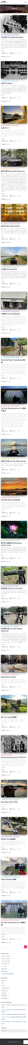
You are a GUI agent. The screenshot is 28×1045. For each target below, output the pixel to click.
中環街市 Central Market (10, 314)
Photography (16, 35)
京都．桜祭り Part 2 (6, 961)
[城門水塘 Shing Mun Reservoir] (14, 157)
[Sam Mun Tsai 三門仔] (14, 788)
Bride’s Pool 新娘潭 (8, 839)
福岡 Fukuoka (4, 971)
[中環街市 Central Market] (14, 300)
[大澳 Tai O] (14, 114)
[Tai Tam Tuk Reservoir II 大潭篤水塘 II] (14, 395)
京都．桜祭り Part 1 (6, 963)
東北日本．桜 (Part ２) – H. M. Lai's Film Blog (11, 1009)
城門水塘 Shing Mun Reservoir (13, 171)
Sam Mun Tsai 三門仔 (9, 802)
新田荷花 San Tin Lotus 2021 (12, 588)
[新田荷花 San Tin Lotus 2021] (14, 575)
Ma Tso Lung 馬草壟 (8, 717)
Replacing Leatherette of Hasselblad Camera (16, 1014)
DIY (2, 983)
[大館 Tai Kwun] (14, 70)
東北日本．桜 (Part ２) (6, 956)
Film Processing (5, 988)
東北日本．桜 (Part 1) (6, 958)
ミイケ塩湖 (4, 966)
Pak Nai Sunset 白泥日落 (10, 500)
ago (8, 56)
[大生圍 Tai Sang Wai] (14, 256)
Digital (2, 223)
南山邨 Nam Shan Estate (10, 226)
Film (2, 35)
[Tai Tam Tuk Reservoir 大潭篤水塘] (14, 909)
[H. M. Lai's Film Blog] (4, 2)
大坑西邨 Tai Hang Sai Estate (12, 37)
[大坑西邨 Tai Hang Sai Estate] (14, 24)
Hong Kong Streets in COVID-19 (13, 757)
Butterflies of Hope (8, 677)
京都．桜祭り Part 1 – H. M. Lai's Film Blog (10, 1021)
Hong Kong (5, 35)
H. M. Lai (3, 1014)
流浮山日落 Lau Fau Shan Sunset (13, 461)
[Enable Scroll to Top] (25, 1042)
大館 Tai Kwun (6, 83)
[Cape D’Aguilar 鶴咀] (14, 866)
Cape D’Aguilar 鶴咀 (8, 879)
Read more (3, 767)
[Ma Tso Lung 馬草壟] (14, 703)
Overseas (4, 993)
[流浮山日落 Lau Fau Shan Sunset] (14, 447)
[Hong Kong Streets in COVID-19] (14, 744)
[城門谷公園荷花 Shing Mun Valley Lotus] (14, 529)
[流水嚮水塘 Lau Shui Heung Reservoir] (14, 615)
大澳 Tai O (5, 128)
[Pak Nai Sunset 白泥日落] (14, 486)
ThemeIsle (18, 1041)
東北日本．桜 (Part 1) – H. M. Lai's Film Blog (11, 1004)
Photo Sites (10, 35)
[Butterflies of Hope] (14, 663)
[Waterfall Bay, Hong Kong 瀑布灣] (14, 346)
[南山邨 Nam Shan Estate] (14, 212)
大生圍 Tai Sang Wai (9, 269)
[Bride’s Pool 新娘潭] (14, 825)
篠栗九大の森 (4, 968)
